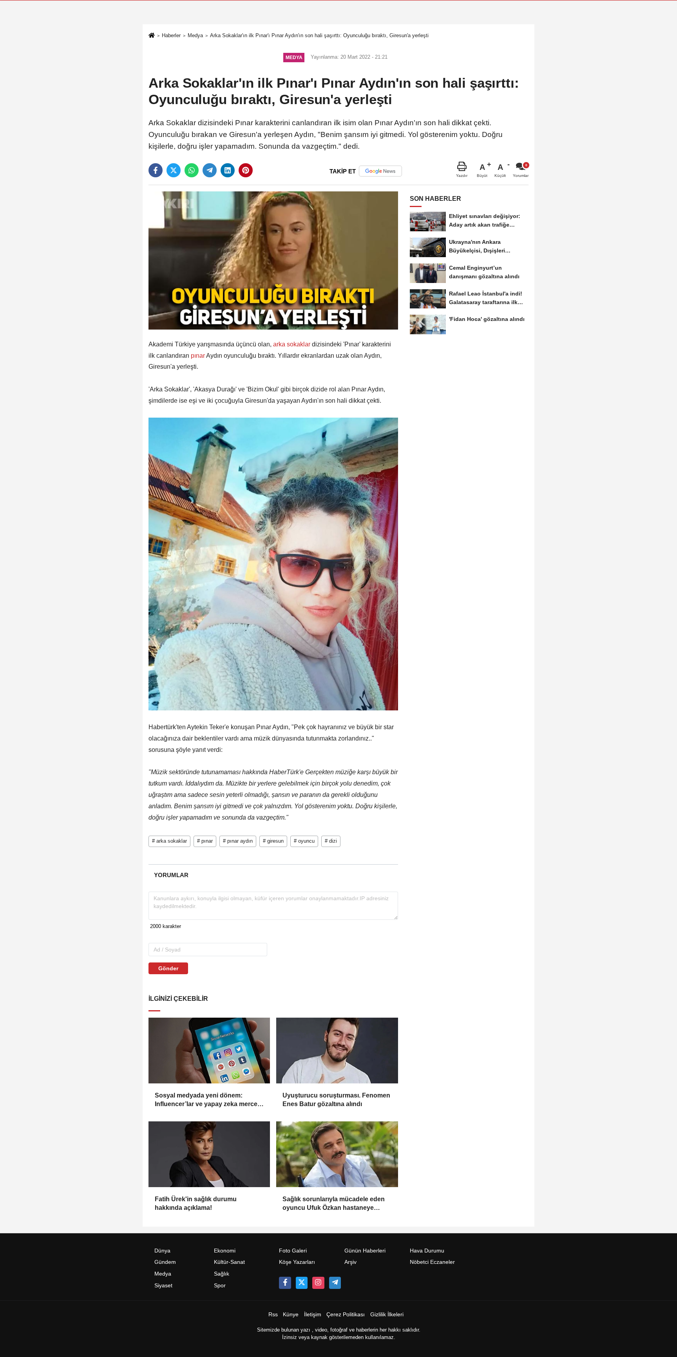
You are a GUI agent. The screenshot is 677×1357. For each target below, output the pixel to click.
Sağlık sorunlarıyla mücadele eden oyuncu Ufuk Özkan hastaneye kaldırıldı (333, 1204)
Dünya (162, 1251)
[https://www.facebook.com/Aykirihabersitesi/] (285, 1283)
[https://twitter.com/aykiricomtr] (302, 1283)
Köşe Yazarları (297, 1262)
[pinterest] (246, 170)
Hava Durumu (427, 1251)
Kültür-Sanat (229, 1262)
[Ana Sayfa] (151, 36)
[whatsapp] (192, 170)
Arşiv (350, 1262)
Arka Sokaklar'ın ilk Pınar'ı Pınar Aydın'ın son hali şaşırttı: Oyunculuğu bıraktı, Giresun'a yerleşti (319, 35)
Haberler (171, 35)
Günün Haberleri (365, 1251)
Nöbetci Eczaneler (432, 1262)
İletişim (312, 1314)
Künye (291, 1314)
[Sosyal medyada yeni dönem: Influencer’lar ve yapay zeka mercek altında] (209, 1050)
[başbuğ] (335, 1283)
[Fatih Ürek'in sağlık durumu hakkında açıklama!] (209, 1154)
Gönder (168, 968)
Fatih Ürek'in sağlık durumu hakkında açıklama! (196, 1203)
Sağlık (221, 1274)
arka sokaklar (292, 344)
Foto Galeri (293, 1251)
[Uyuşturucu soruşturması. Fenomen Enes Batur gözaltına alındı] (337, 1050)
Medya (195, 35)
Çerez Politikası (345, 1314)
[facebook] (155, 170)
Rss (273, 1314)
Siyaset (163, 1286)
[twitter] (174, 170)
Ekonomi (224, 1251)
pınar (197, 355)
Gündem (165, 1262)
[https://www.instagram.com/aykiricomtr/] (318, 1283)
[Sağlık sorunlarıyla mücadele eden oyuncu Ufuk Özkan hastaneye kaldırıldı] (337, 1154)
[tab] (171, 875)
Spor (220, 1286)
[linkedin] (228, 170)
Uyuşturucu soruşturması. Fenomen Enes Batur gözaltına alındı (336, 1099)
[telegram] (210, 170)
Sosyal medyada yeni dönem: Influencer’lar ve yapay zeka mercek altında (208, 1100)
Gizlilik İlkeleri (387, 1314)
